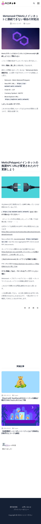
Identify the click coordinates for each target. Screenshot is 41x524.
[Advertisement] (20, 136)
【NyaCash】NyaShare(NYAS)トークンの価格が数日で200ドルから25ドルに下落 (20, 399)
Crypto (28, 23)
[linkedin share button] (33, 308)
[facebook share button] (25, 308)
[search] (34, 3)
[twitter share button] (29, 308)
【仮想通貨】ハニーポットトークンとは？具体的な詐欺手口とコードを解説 (20, 432)
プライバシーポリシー (21, 509)
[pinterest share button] (37, 308)
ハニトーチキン (27, 515)
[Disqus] (20, 466)
